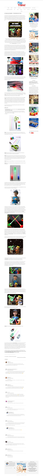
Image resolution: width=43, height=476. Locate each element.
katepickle (9, 377)
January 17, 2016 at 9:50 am (11, 428)
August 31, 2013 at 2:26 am (10, 385)
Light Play (9, 354)
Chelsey (8, 361)
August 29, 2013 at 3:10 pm (10, 362)
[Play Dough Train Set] (33, 115)
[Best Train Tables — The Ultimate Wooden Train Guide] (33, 76)
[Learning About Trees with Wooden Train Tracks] (33, 103)
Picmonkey (18, 40)
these (13, 112)
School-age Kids (14, 354)
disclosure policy (14, 43)
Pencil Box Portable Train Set (34, 128)
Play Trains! (21, 3)
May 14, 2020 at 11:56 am (10, 455)
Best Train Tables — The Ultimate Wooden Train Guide (33, 78)
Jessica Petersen (10, 412)
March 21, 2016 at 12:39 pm (10, 442)
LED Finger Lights (7, 109)
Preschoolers (11, 354)
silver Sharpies (15, 342)
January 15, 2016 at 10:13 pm (11, 421)
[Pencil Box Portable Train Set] (33, 127)
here (35, 93)
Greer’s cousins (11, 233)
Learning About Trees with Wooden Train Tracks (34, 105)
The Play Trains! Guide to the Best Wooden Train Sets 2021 (33, 53)
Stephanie (9, 384)
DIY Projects (8, 354)
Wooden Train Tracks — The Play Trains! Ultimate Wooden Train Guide (33, 66)
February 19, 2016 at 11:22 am (11, 435)
